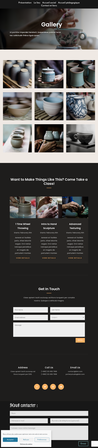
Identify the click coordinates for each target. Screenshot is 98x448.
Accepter (10, 440)
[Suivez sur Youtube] (61, 387)
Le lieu (37, 3)
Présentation (25, 3)
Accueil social (49, 3)
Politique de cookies (26, 444)
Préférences (42, 440)
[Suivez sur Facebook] (37, 387)
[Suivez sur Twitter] (45, 387)
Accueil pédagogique (69, 3)
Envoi (80, 340)
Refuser (26, 440)
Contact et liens (49, 6)
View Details (23, 258)
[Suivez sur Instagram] (53, 387)
